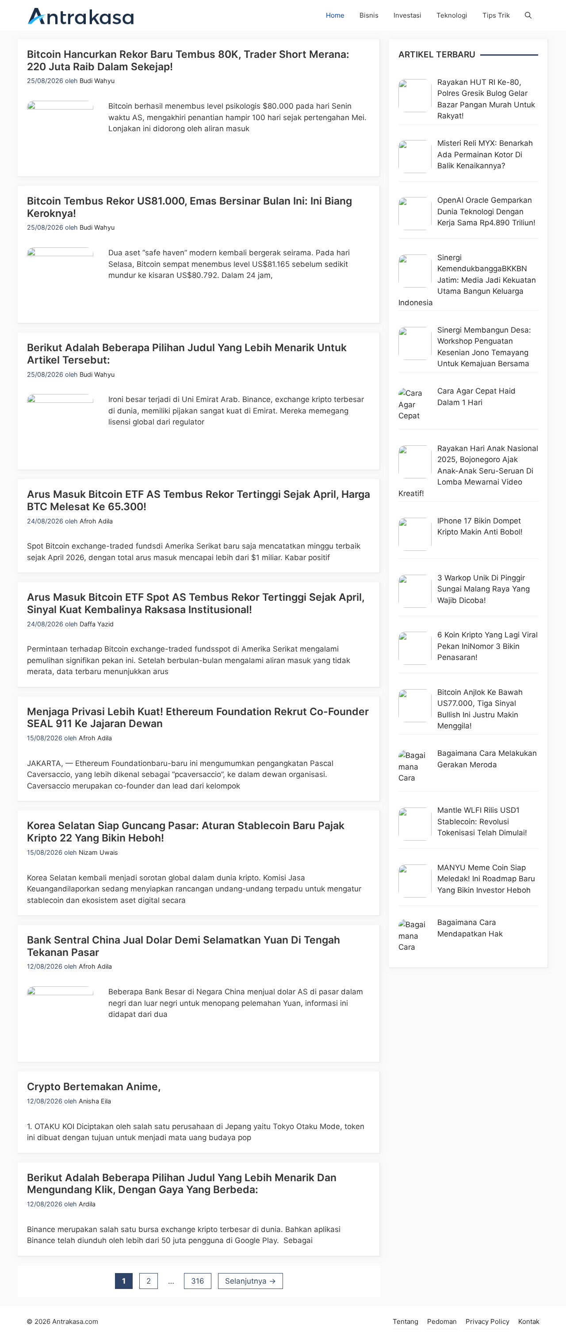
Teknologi (451, 15)
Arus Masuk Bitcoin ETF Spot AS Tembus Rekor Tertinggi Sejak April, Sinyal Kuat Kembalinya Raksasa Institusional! (195, 603)
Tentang (405, 1321)
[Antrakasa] (81, 15)
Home (335, 15)
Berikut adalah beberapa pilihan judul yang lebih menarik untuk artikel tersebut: (187, 353)
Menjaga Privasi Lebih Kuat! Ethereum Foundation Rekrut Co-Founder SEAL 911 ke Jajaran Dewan (198, 717)
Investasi (407, 15)
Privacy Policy (487, 1321)
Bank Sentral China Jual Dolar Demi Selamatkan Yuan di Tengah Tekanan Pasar (183, 946)
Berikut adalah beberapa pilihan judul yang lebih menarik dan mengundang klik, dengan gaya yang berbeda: (182, 1183)
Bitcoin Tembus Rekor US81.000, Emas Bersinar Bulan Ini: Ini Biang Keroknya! (189, 207)
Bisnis (369, 15)
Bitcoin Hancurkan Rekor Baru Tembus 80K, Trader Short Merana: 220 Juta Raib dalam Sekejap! (188, 60)
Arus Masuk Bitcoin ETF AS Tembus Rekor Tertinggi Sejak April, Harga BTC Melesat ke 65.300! (198, 500)
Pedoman (442, 1321)
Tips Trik (496, 15)
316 (201, 1280)
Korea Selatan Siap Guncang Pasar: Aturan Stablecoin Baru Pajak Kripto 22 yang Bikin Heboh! (185, 831)
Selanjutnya (250, 1281)
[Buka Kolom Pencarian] (528, 15)
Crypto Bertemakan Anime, (94, 1086)
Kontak (528, 1321)
